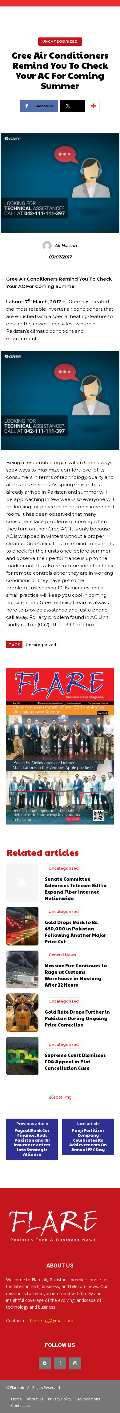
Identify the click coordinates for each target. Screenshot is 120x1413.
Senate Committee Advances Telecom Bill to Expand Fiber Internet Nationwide (75, 888)
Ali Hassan (65, 245)
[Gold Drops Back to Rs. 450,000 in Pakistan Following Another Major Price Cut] (22, 926)
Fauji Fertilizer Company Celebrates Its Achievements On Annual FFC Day (88, 1140)
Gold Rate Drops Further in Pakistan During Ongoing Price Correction (77, 1018)
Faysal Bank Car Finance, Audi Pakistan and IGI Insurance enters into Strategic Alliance (32, 1142)
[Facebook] (60, 1363)
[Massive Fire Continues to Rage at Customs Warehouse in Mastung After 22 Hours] (22, 969)
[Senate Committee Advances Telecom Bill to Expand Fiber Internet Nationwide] (22, 883)
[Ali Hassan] (48, 245)
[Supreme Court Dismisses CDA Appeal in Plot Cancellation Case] (22, 1056)
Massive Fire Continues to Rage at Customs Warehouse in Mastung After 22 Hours (76, 975)
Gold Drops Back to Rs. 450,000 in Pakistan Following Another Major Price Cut (75, 932)
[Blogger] (45, 1363)
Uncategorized (60, 41)
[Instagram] (75, 1363)
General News (62, 955)
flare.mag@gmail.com (51, 1320)
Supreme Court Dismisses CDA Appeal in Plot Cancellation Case (75, 1061)
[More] (93, 106)
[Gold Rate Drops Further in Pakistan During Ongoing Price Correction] (22, 1012)
